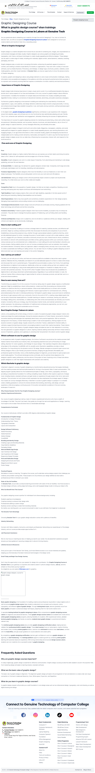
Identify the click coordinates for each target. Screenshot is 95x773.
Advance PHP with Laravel (83, 739)
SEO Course (79, 749)
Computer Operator (45, 734)
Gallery (41, 762)
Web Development (81, 727)
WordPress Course (63, 727)
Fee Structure (80, 12)
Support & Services (69, 12)
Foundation (42, 737)
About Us (41, 750)
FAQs (40, 752)
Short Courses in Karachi (65, 748)
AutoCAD (41, 744)
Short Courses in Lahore (65, 743)
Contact (59, 12)
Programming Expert (82, 737)
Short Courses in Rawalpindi (66, 746)
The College (32, 12)
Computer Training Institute (52, 699)
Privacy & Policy (43, 757)
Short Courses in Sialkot (65, 753)
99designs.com (24, 569)
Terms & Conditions (45, 755)
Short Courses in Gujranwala (66, 763)
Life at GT (42, 760)
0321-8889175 (66, 1)
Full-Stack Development (83, 734)
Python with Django (82, 725)
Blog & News (87, 770)
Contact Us (78, 770)
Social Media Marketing (64, 735)
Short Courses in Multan (65, 751)
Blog (11, 19)
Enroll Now (90, 12)
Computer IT (42, 725)
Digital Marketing (63, 730)
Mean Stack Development (83, 744)
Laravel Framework (81, 742)
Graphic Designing (44, 742)
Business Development (64, 732)
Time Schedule (51, 12)
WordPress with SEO (64, 725)
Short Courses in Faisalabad (66, 760)
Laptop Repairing (44, 732)
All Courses (40, 12)
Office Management (45, 739)
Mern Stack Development (83, 746)
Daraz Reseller (62, 737)
